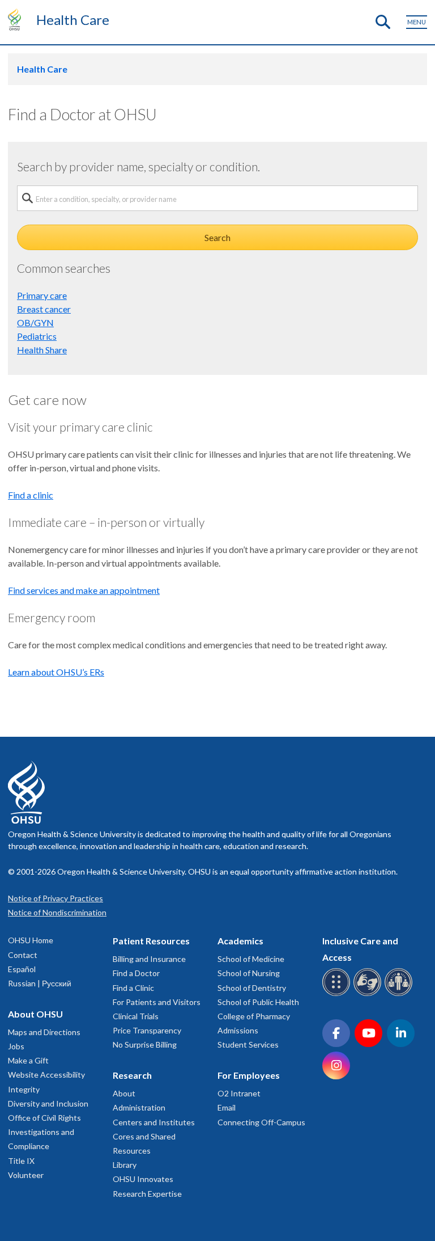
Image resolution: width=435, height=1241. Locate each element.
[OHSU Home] (17, 19)
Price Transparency (147, 1030)
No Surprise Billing (145, 1044)
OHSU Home (30, 940)
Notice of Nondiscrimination (57, 912)
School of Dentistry (252, 988)
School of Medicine (251, 959)
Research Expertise (147, 1193)
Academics (240, 940)
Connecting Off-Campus (261, 1122)
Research (132, 1075)
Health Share (42, 349)
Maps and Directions (44, 1032)
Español (22, 969)
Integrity (24, 1089)
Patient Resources (151, 940)
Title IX (21, 1161)
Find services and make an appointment (84, 590)
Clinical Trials (136, 1016)
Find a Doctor (136, 973)
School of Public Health (258, 1002)
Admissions (238, 1030)
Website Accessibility (46, 1074)
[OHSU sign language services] (369, 994)
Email (227, 1107)
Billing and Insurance (149, 959)
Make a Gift (28, 1060)
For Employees (249, 1075)
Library (125, 1165)
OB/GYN (35, 322)
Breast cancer (44, 308)
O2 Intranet (239, 1093)
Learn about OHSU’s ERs (56, 671)
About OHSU (35, 1013)
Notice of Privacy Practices (55, 898)
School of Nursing (249, 973)
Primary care (42, 295)
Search (217, 237)
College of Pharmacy (254, 1016)
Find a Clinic (133, 988)
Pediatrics (37, 336)
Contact (22, 955)
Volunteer (26, 1175)
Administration (139, 1107)
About (124, 1093)
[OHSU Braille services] (337, 994)
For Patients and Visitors (157, 1002)
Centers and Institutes (154, 1122)
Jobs (16, 1046)
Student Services (248, 1044)
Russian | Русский (39, 983)
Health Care (72, 19)
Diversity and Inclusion (48, 1103)
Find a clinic (30, 494)
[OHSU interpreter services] (400, 994)
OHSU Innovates (143, 1179)
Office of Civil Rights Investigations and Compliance (44, 1132)
